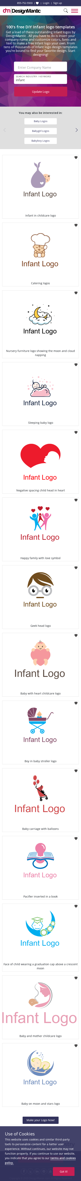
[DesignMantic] (22, 10)
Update (40, 92)
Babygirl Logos (40, 131)
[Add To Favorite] (76, 156)
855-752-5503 (24, 3)
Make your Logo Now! (41, 1120)
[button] (76, 130)
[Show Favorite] (37, 3)
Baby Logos (40, 121)
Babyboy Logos (40, 140)
